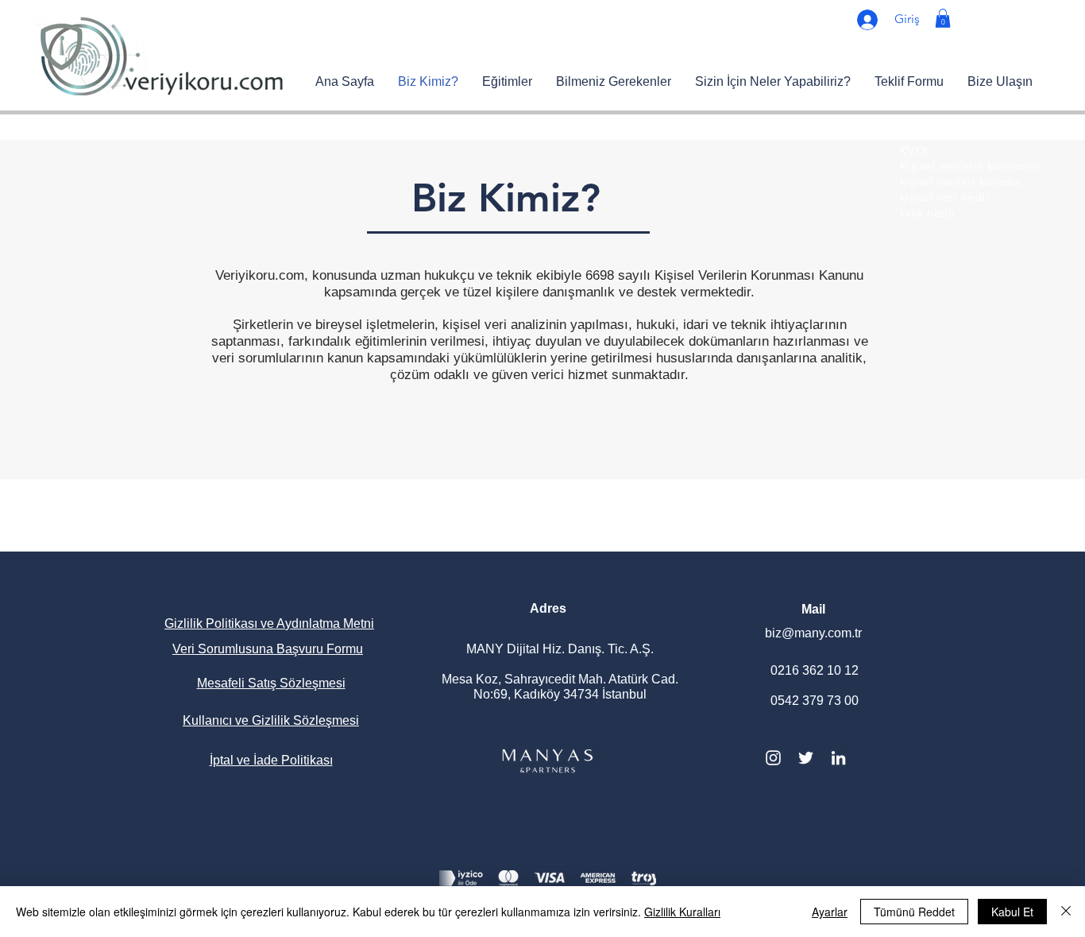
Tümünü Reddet (914, 912)
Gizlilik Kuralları (682, 912)
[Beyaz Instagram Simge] (773, 758)
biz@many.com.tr (813, 633)
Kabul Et (1012, 912)
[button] (943, 18)
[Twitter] (806, 758)
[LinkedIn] (838, 758)
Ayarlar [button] (830, 912)
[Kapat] (1065, 911)
